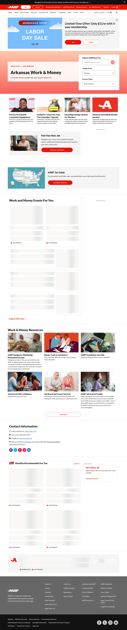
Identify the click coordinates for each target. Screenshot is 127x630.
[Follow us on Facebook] (99, 622)
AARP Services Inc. (88, 600)
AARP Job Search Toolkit (92, 394)
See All (76, 463)
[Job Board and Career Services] (61, 381)
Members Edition (81, 7)
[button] (116, 12)
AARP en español (99, 12)
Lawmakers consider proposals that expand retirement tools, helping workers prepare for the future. (48, 121)
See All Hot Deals (92, 478)
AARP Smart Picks (68, 7)
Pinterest (20, 450)
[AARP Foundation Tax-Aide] (98, 342)
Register (106, 7)
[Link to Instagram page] (110, 622)
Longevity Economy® (108, 607)
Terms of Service (34, 619)
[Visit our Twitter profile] (105, 622)
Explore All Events (16, 319)
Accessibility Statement (48, 619)
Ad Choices (11, 626)
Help (107, 12)
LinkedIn (29, 450)
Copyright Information (39, 622)
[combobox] (99, 62)
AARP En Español (69, 588)
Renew (91, 42)
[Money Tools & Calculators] (61, 342)
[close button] (116, 20)
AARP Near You (50, 608)
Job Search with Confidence (20, 394)
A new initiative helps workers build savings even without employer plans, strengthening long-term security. (76, 121)
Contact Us (67, 584)
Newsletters (67, 592)
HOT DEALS (91, 468)
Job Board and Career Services (57, 394)
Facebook (11, 450)
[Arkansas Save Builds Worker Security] (105, 104)
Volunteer (48, 592)
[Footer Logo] (21, 590)
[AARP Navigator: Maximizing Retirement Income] (25, 342)
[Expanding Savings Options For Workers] (77, 104)
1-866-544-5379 (30, 431)
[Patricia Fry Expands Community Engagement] (22, 104)
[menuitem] (10, 13)
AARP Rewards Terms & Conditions (19, 622)
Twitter (15, 450)
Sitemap (10, 619)
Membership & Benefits (53, 7)
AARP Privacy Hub (21, 619)
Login (113, 7)
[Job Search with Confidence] (25, 381)
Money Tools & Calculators (56, 355)
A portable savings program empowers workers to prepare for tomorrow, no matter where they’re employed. (104, 121)
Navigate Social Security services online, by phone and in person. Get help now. (62, 2)
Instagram (24, 450)
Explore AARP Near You (91, 58)
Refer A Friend (68, 596)
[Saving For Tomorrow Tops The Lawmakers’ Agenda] (49, 104)
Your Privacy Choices (23, 626)
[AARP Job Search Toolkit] (98, 381)
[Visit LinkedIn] (116, 622)
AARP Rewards (96, 7)
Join (73, 42)
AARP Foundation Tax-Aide (92, 355)
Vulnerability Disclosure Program (59, 622)
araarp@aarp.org (26, 438)
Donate (47, 588)
